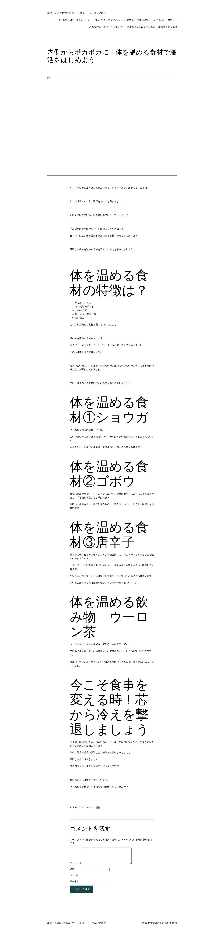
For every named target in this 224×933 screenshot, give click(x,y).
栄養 (98, 807)
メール (73, 875)
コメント (75, 863)
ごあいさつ (99, 19)
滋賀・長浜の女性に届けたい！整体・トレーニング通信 (76, 13)
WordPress (171, 922)
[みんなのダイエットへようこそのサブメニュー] (123, 26)
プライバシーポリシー (165, 19)
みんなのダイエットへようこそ (105, 26)
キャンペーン (83, 19)
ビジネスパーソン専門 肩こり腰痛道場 (128, 19)
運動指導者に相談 (167, 26)
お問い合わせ (66, 19)
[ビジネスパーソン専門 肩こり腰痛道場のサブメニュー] (149, 20)
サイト (73, 881)
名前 (72, 869)
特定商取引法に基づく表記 (141, 26)
